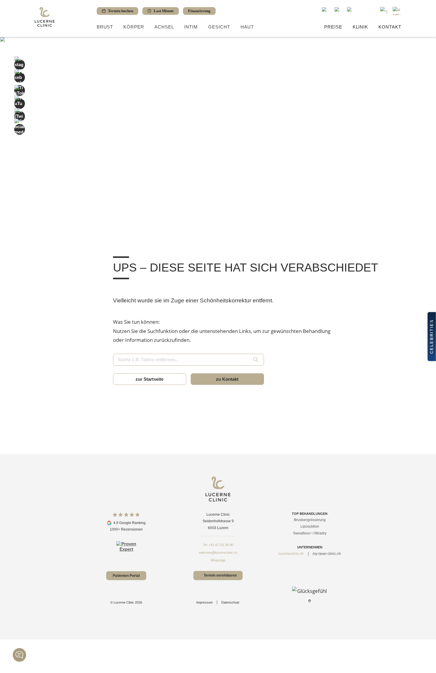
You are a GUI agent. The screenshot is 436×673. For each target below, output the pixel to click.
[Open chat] (19, 655)
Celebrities (431, 336)
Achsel (164, 26)
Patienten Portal (126, 576)
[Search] (384, 11)
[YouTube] (19, 103)
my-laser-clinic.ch (327, 554)
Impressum (204, 602)
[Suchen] (255, 360)
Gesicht (219, 26)
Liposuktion (309, 526)
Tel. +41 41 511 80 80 (218, 545)
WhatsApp (218, 560)
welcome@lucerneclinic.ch (218, 552)
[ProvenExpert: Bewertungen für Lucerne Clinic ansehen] (126, 551)
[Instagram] (19, 64)
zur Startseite (149, 379)
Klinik (360, 26)
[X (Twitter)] (19, 116)
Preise (333, 26)
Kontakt (389, 26)
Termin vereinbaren (220, 576)
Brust (105, 26)
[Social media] (19, 129)
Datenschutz (230, 602)
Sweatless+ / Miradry (310, 533)
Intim (191, 26)
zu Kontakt (227, 379)
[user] (397, 11)
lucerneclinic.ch (291, 554)
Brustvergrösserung (310, 520)
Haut (247, 26)
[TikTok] (19, 90)
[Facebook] (19, 77)
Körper (133, 26)
